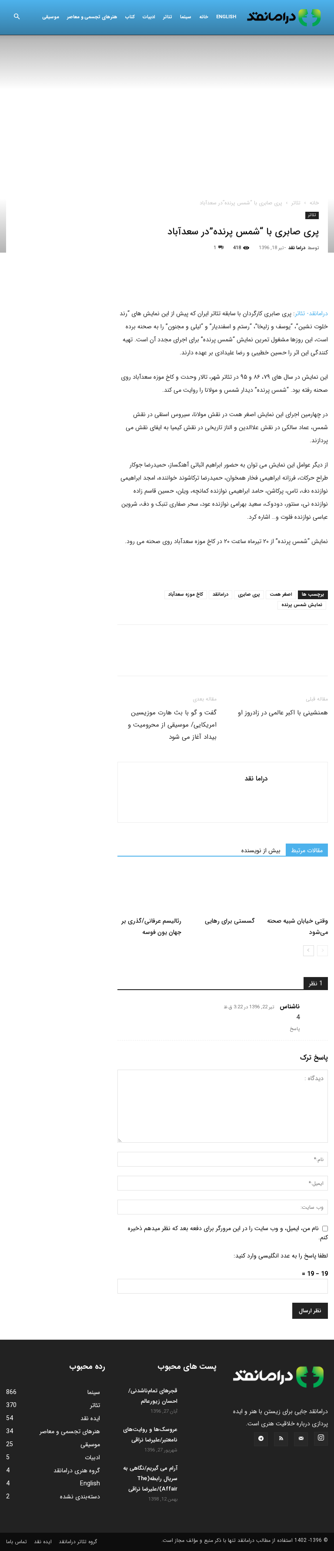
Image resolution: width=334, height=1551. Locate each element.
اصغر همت (281, 594)
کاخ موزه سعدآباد (185, 594)
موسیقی (50, 17)
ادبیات (149, 17)
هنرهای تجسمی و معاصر (92, 17)
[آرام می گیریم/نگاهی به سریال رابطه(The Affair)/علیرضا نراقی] (199, 1475)
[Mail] (301, 1439)
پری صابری (249, 594)
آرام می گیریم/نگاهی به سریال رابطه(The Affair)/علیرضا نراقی (150, 1479)
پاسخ (295, 1029)
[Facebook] (126, 282)
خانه (203, 17)
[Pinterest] (166, 282)
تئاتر (167, 17)
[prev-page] (322, 950)
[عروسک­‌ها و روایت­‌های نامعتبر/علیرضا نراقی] (199, 1436)
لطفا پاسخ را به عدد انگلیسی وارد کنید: (281, 1256)
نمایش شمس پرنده (301, 605)
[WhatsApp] (186, 282)
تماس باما (16, 1542)
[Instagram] (321, 1439)
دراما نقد (296, 248)
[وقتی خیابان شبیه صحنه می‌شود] (296, 890)
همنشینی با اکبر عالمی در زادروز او (283, 712)
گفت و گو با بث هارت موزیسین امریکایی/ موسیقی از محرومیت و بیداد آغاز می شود (172, 724)
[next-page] (308, 950)
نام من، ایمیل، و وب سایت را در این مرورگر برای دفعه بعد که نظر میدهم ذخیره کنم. (228, 1233)
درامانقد (220, 594)
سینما (185, 17)
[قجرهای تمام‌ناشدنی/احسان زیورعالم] (199, 1398)
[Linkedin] (206, 282)
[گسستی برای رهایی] (222, 890)
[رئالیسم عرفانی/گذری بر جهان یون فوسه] (149, 890)
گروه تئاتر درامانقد (78, 1542)
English (226, 17)
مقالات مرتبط (307, 850)
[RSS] (281, 1439)
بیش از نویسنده (261, 850)
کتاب (130, 17)
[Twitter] (146, 282)
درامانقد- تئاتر (311, 313)
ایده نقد (43, 1542)
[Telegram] (226, 282)
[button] (16, 17)
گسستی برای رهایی (230, 921)
